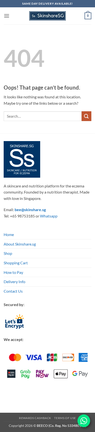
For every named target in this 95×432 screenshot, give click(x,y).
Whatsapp (48, 216)
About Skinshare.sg (20, 244)
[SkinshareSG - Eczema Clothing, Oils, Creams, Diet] (47, 16)
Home (9, 234)
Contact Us (13, 291)
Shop (8, 253)
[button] (7, 16)
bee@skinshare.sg (30, 209)
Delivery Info (14, 281)
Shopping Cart (16, 262)
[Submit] (86, 116)
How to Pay (13, 272)
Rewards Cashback (35, 418)
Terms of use (65, 418)
